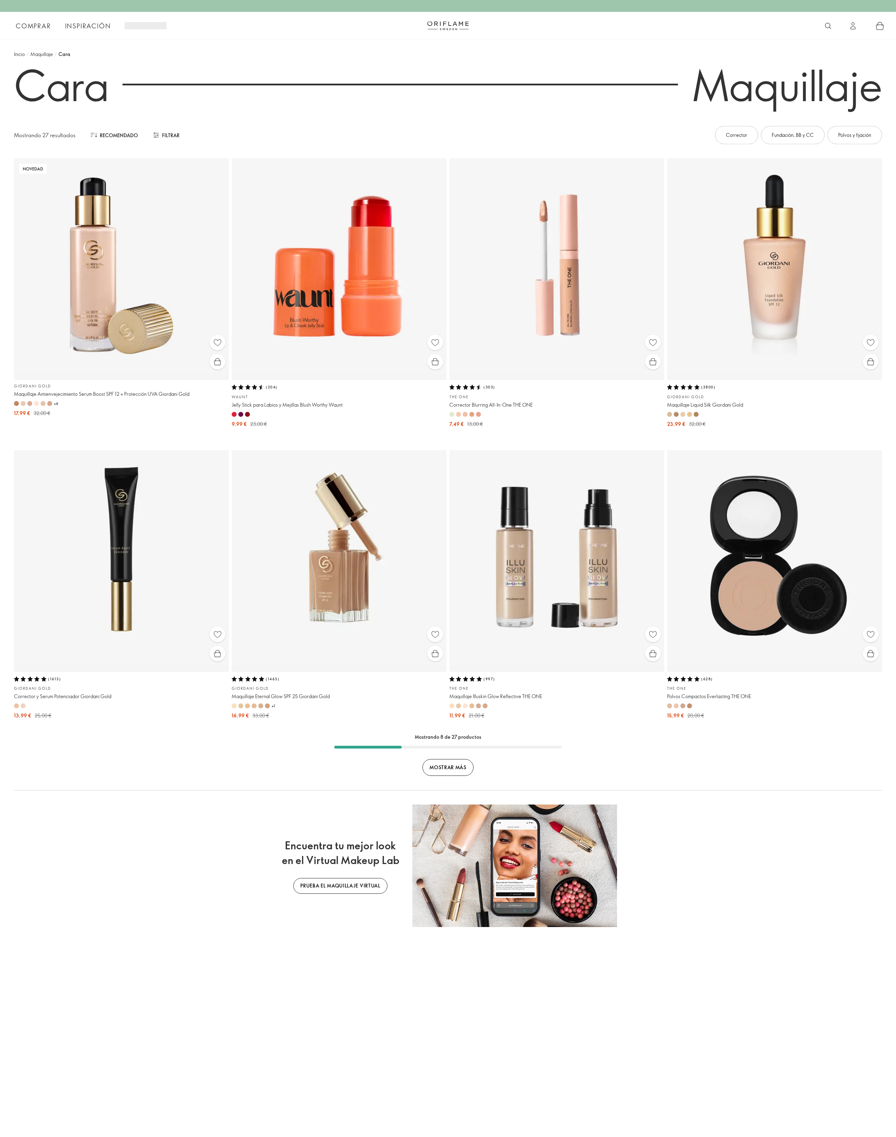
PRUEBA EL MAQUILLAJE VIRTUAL (340, 885)
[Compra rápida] (217, 362)
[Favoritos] (217, 342)
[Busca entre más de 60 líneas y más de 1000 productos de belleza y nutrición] (828, 26)
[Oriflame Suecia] (448, 25)
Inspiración (88, 26)
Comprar (33, 26)
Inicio (19, 54)
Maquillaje (41, 54)
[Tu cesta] (880, 26)
